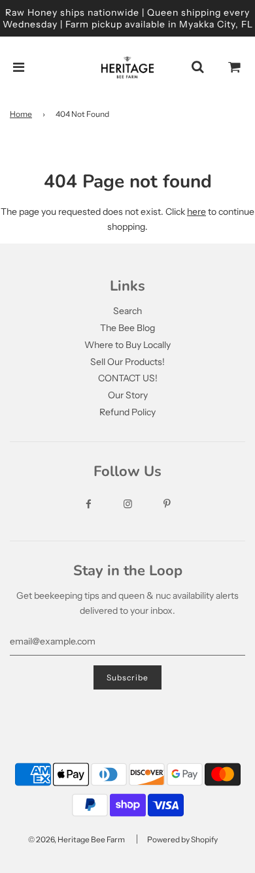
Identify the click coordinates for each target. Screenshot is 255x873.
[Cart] (234, 67)
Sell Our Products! (127, 362)
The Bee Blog (127, 328)
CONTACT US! (128, 378)
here (196, 211)
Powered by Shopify (182, 839)
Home (21, 114)
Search (127, 311)
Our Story (128, 395)
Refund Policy (127, 412)
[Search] (197, 67)
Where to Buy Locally (127, 345)
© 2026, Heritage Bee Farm (76, 839)
